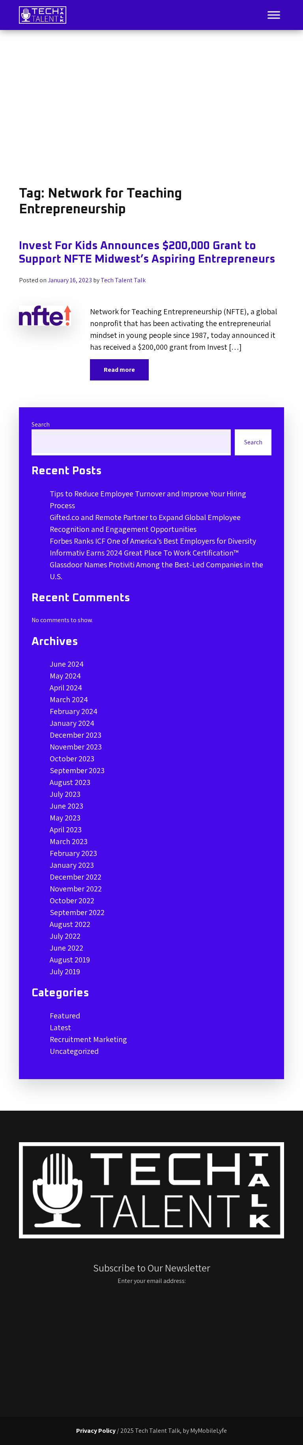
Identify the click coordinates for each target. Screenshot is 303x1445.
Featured (65, 1016)
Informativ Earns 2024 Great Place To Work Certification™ (144, 553)
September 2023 (77, 770)
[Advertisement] (151, 108)
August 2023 (70, 782)
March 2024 (69, 699)
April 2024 (66, 687)
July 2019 (65, 971)
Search (41, 424)
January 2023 (72, 865)
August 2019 (70, 960)
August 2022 (70, 924)
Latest (60, 1027)
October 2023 (72, 758)
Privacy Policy (96, 1430)
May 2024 (65, 676)
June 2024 (67, 664)
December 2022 (75, 877)
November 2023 (76, 747)
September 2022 (77, 912)
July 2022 (65, 936)
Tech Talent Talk (123, 280)
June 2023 (66, 806)
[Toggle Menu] (273, 15)
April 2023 (66, 829)
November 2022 (76, 889)
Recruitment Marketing (88, 1039)
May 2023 (65, 818)
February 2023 (73, 853)
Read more (119, 369)
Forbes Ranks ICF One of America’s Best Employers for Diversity (153, 541)
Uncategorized (74, 1051)
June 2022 (66, 948)
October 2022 (72, 900)
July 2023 (65, 794)
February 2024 (73, 711)
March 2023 (69, 841)
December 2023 (75, 735)
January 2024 (72, 723)
